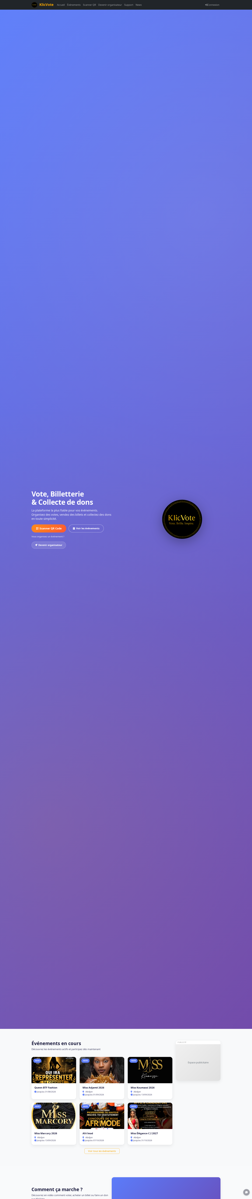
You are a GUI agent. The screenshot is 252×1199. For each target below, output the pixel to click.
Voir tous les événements (102, 1151)
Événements (74, 4)
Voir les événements (87, 528)
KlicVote (46, 4)
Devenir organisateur (110, 4)
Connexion (213, 4)
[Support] (246, 1192)
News (139, 4)
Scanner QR (89, 4)
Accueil (61, 4)
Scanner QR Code (51, 528)
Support (128, 4)
